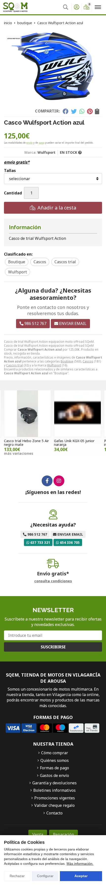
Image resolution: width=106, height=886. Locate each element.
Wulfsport (54, 365)
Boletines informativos (54, 790)
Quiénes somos (54, 760)
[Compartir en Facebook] (65, 111)
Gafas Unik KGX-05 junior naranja (74, 442)
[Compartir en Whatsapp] (82, 111)
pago (41, 142)
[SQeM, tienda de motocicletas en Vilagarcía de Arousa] (15, 7)
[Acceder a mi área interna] (76, 7)
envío (29, 142)
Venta (37, 834)
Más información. (80, 864)
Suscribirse (53, 647)
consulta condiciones (53, 581)
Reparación (63, 834)
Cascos (88, 361)
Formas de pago (54, 768)
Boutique (67, 361)
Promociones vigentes (54, 798)
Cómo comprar (54, 752)
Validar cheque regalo (54, 805)
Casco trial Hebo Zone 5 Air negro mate (26, 442)
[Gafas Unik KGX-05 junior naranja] (77, 413)
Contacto (54, 813)
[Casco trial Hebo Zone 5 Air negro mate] (27, 413)
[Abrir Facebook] (47, 481)
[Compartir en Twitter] (74, 111)
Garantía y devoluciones (54, 783)
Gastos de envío (54, 775)
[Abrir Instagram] (59, 481)
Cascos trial (14, 365)
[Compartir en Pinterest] (89, 111)
